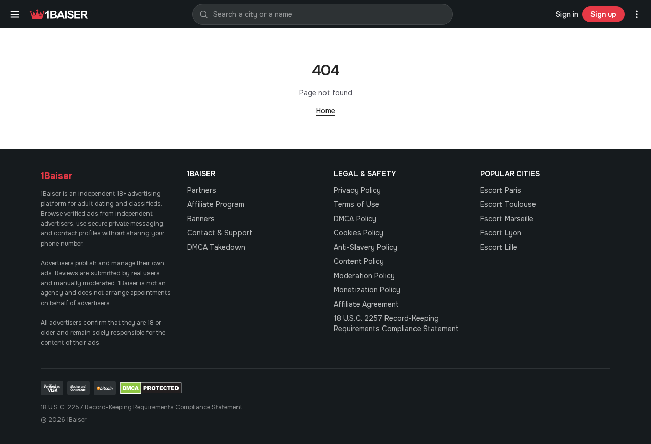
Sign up (603, 14)
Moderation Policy (364, 275)
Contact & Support (219, 233)
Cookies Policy (358, 233)
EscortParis (500, 190)
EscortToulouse (508, 204)
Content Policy (359, 261)
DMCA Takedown (216, 247)
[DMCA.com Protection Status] (151, 388)
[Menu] (14, 14)
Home (325, 110)
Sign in (567, 14)
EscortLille (498, 247)
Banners (201, 218)
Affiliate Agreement (366, 304)
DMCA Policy (355, 218)
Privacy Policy (357, 190)
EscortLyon (500, 233)
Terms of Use (356, 204)
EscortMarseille (507, 218)
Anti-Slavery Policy (365, 247)
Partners (201, 190)
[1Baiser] (58, 14)
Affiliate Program (215, 204)
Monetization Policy (367, 289)
